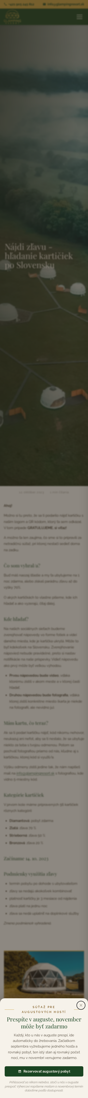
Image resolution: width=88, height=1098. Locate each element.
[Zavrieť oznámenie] (81, 1005)
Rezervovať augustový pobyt (46, 1071)
